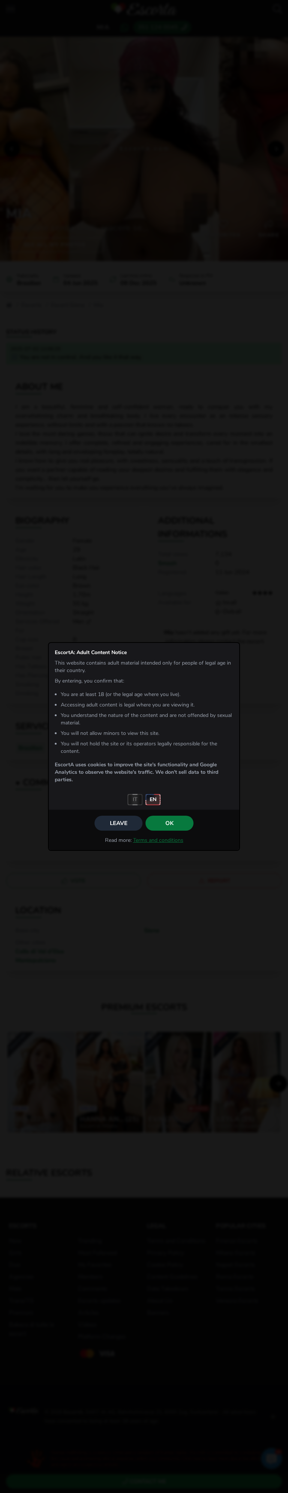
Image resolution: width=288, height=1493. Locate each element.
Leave (119, 823)
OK (169, 823)
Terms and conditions (158, 840)
